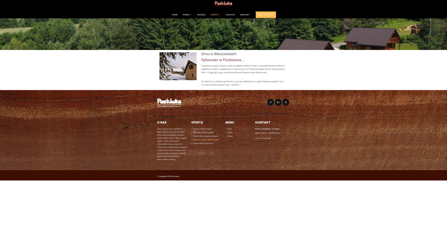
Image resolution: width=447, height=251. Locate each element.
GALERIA (201, 14)
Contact (230, 136)
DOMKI (186, 14)
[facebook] (270, 102)
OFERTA (214, 14)
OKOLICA (230, 14)
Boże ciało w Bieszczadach (203, 132)
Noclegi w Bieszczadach (202, 129)
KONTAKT (245, 14)
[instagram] (285, 102)
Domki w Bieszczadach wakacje (205, 136)
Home (175, 14)
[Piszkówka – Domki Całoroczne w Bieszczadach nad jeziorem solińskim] (224, 9)
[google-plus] (278, 102)
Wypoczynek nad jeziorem (203, 143)
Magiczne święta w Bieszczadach (206, 140)
